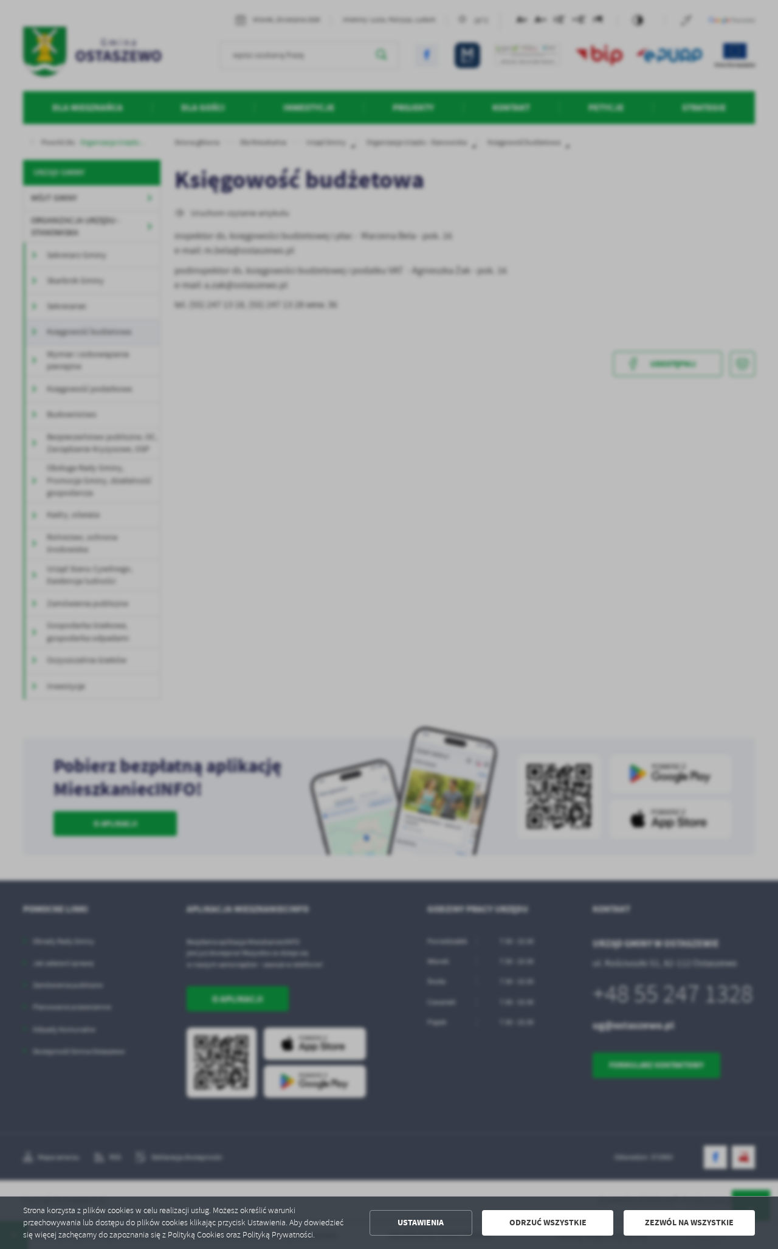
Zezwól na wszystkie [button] (689, 1222)
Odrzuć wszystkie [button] (548, 1222)
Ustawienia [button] (421, 1222)
